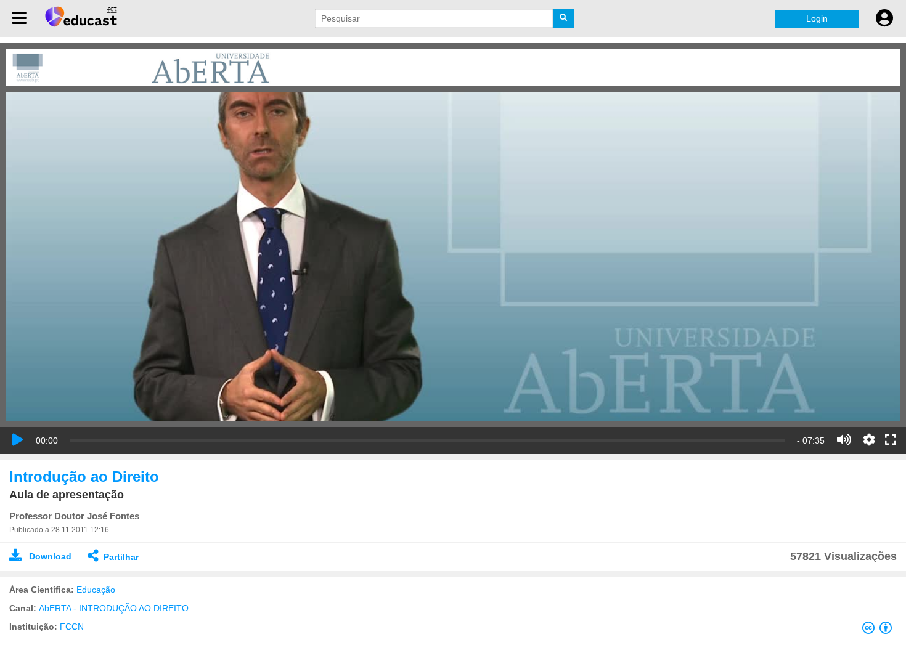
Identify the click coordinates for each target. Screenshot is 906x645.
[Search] (563, 18)
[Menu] (19, 18)
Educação (95, 589)
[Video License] (879, 630)
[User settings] (884, 18)
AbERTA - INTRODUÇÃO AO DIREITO (114, 608)
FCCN (72, 626)
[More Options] (869, 440)
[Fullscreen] (890, 440)
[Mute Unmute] (844, 440)
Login (817, 18)
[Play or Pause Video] (17, 440)
